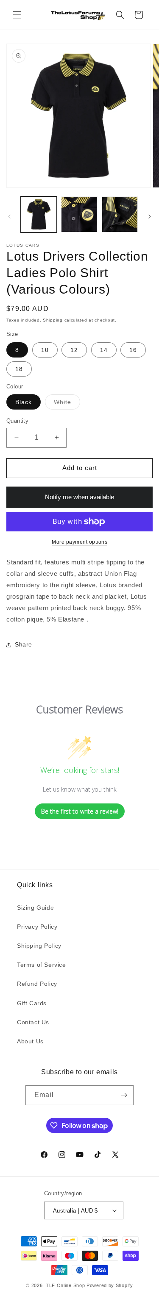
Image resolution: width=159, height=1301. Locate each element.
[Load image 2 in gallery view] (79, 214)
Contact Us (33, 1022)
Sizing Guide (35, 907)
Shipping (53, 320)
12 (74, 350)
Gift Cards (32, 1003)
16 (133, 350)
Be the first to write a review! (79, 811)
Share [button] (23, 644)
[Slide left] (9, 216)
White (67, 404)
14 (104, 350)
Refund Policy (37, 983)
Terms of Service (41, 964)
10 (45, 350)
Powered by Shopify (109, 1285)
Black (23, 402)
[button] (17, 15)
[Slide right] (149, 216)
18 (19, 369)
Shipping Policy (39, 945)
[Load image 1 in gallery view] (39, 214)
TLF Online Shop (65, 1285)
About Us (30, 1041)
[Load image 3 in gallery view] (120, 214)
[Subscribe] (123, 1095)
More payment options (79, 542)
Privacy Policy (37, 926)
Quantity (17, 421)
